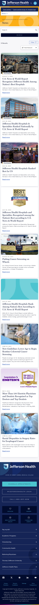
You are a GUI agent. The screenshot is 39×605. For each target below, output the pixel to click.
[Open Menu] (35, 3)
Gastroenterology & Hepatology (24, 9)
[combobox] (17, 30)
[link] (19, 529)
